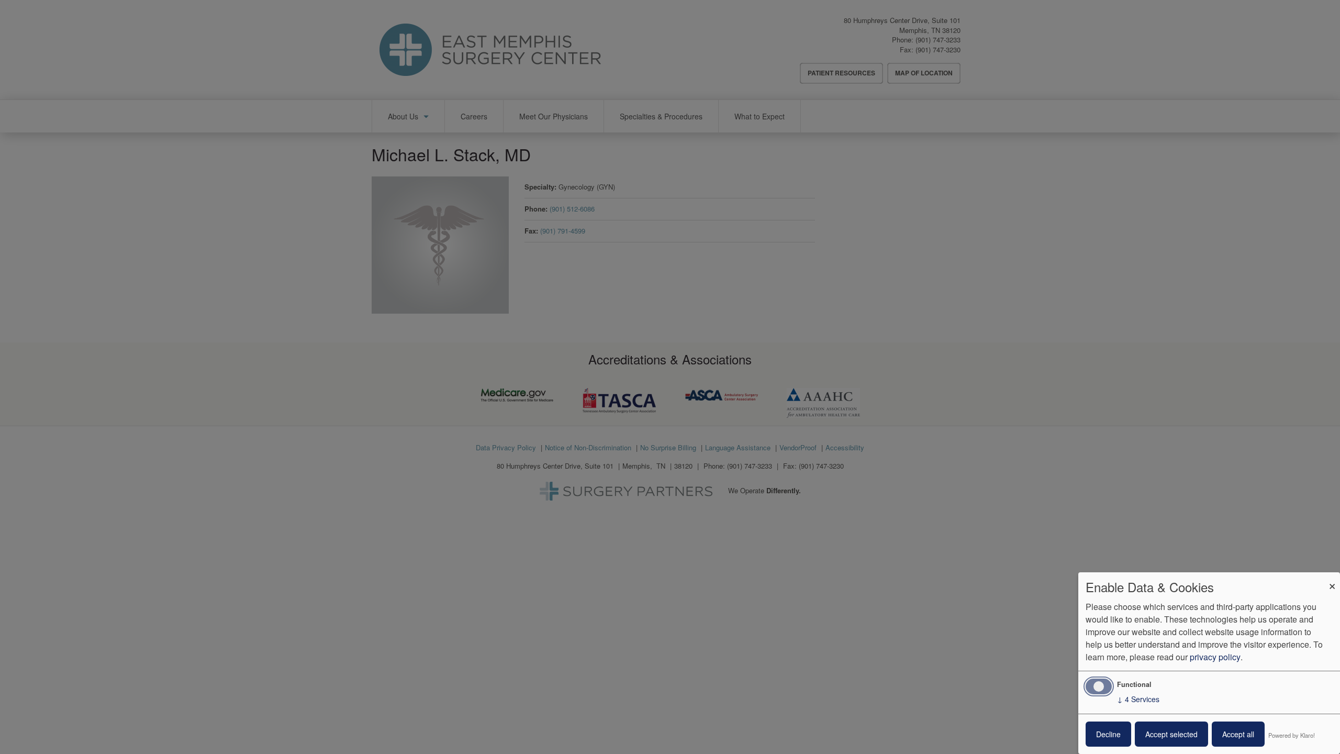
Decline (1108, 734)
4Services (1138, 699)
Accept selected (1171, 734)
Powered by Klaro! (1291, 735)
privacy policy (1215, 657)
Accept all (1238, 734)
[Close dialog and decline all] (1332, 578)
